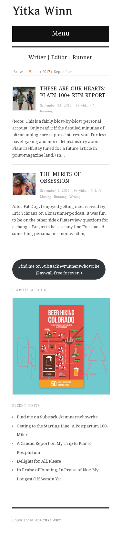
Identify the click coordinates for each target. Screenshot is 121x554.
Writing (75, 196)
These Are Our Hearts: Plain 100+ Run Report (72, 92)
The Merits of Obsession (60, 177)
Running (46, 110)
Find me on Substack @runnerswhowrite (57, 417)
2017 (46, 72)
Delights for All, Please (39, 461)
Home (33, 72)
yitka (84, 105)
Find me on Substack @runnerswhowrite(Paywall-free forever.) (58, 269)
